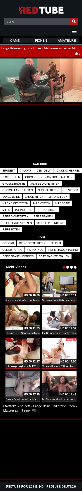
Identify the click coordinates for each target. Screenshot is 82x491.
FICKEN (41, 40)
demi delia (44, 170)
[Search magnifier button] (74, 21)
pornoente (23, 209)
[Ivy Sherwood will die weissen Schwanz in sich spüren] (59, 384)
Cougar (25, 170)
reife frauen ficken (17, 223)
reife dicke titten (15, 216)
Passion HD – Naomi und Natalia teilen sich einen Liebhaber (39, 333)
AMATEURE (67, 40)
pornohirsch (47, 209)
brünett (8, 170)
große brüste (13, 183)
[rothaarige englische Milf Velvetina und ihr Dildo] (22, 350)
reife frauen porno (63, 249)
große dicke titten (44, 183)
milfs (6, 209)
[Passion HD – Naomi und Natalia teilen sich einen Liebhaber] (22, 317)
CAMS (15, 40)
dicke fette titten (32, 243)
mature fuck (58, 196)
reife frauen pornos (18, 256)
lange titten (34, 196)
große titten (48, 190)
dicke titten (11, 177)
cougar (8, 243)
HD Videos (71, 190)
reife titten (11, 229)
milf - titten (41, 203)
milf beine (62, 203)
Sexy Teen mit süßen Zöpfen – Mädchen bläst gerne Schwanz (39, 300)
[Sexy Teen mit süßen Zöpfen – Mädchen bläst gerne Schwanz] (22, 284)
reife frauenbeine (50, 223)
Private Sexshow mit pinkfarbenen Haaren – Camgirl (35, 399)
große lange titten (17, 190)
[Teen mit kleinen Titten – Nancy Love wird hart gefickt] (59, 350)
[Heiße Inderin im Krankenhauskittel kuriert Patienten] (59, 317)
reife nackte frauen (54, 256)
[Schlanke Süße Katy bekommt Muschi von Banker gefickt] (59, 284)
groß (30, 177)
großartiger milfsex (56, 177)
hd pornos (35, 249)
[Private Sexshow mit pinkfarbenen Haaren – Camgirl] (22, 384)
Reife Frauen (43, 216)
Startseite (9, 406)
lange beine (11, 196)
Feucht (56, 243)
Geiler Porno (12, 249)
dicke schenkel (68, 170)
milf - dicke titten (15, 203)
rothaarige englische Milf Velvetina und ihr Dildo (32, 366)
